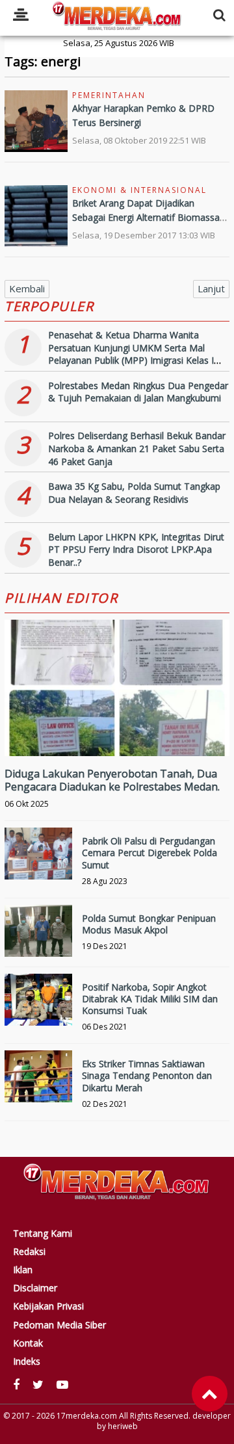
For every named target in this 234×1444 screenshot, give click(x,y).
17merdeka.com (87, 1415)
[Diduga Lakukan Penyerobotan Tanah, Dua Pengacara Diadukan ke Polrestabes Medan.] (117, 732)
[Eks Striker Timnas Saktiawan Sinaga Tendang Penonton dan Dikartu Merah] (38, 1084)
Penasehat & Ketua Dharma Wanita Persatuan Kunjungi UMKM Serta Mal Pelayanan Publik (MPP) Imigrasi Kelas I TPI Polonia (131, 354)
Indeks (26, 1361)
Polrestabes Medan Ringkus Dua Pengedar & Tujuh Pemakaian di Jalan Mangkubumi (138, 392)
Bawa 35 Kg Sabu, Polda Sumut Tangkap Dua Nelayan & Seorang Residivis (134, 492)
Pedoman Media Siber (59, 1325)
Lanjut (211, 288)
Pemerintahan (109, 95)
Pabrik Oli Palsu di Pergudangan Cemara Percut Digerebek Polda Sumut (149, 852)
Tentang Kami (42, 1233)
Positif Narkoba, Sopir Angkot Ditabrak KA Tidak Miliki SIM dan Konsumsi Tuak (150, 999)
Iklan (22, 1270)
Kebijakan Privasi (48, 1306)
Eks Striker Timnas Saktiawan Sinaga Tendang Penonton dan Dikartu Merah (147, 1075)
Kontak (28, 1343)
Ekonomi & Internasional (139, 190)
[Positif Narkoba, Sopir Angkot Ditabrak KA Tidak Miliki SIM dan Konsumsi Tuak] (38, 1007)
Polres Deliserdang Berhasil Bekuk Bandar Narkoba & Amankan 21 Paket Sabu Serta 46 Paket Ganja (137, 448)
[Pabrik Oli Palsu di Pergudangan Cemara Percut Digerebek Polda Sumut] (38, 861)
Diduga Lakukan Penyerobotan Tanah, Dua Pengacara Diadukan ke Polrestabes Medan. (112, 780)
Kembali (27, 288)
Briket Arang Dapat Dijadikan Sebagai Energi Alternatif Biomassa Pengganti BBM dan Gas (146, 217)
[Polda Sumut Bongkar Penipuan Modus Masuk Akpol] (38, 938)
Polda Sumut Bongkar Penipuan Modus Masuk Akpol (149, 924)
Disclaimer (35, 1288)
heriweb (123, 1426)
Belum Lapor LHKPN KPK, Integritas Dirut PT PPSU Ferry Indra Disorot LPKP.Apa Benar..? (136, 549)
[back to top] (210, 1394)
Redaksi (29, 1252)
